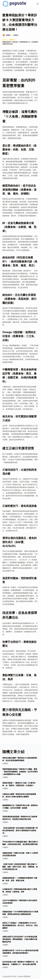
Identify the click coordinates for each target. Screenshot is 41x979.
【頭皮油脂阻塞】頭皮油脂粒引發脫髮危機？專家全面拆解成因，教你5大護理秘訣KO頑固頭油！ (20, 830)
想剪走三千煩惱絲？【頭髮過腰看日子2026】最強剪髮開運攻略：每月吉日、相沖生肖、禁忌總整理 (20, 925)
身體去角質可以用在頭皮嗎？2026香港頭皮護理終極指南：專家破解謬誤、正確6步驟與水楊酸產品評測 (19, 939)
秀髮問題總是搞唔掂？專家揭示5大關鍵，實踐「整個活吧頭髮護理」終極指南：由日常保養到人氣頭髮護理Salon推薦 (20, 771)
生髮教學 (15, 35)
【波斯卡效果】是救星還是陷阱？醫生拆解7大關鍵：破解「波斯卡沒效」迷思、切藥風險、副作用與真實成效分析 (20, 866)
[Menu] (38, 4)
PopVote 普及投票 (23, 976)
